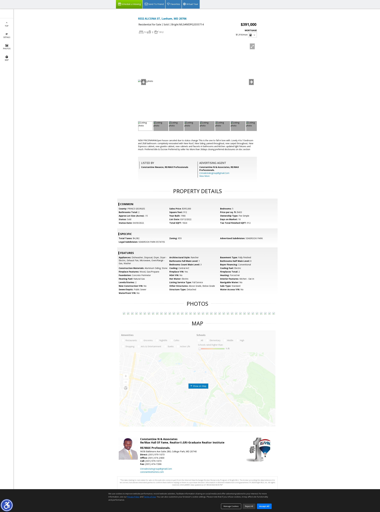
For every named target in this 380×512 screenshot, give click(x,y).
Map (7, 60)
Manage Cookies (231, 506)
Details (6, 37)
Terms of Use (150, 496)
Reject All (249, 506)
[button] (6, 505)
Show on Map (199, 386)
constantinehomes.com (152, 471)
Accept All (264, 506)
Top (6, 26)
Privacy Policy (133, 496)
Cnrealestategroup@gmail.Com (214, 173)
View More (204, 176)
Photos (6, 48)
